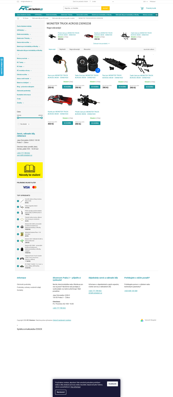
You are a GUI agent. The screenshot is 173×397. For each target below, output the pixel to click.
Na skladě (25, 124)
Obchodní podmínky (24, 284)
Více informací (75, 387)
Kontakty (20, 290)
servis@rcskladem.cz (24, 155)
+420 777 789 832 (23, 153)
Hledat (105, 8)
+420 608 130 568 (130, 291)
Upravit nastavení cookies (62, 320)
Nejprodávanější (75, 49)
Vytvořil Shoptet (150, 320)
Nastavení (61, 392)
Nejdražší (62, 49)
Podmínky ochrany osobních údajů (29, 287)
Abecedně (87, 49)
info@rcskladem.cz (95, 293)
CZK (144, 1)
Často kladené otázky (80, 1)
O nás (94, 1)
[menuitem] (24, 14)
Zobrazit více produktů (100, 43)
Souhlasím (112, 384)
